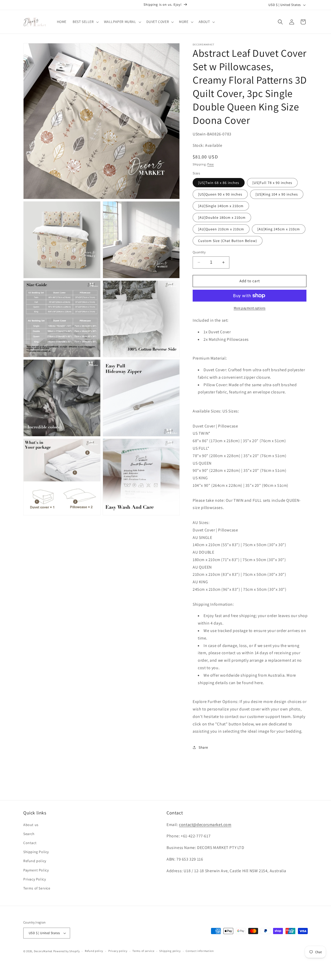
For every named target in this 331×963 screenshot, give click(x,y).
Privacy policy (117, 951)
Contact (29, 842)
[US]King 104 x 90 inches (276, 194)
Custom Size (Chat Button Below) (227, 240)
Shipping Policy (36, 851)
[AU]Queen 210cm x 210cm (221, 229)
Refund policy (34, 861)
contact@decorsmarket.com (205, 824)
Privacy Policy (34, 879)
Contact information (200, 951)
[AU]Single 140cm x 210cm (221, 206)
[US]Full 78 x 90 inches (272, 182)
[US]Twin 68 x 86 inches (218, 182)
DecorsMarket (43, 951)
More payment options (250, 308)
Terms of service (143, 951)
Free (210, 164)
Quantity (199, 252)
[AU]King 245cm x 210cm (278, 229)
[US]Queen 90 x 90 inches (220, 194)
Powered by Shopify (66, 951)
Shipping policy (170, 951)
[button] (85, 21)
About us (31, 824)
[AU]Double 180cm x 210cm (222, 217)
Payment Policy (36, 870)
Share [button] (203, 747)
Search (29, 833)
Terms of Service (36, 888)
